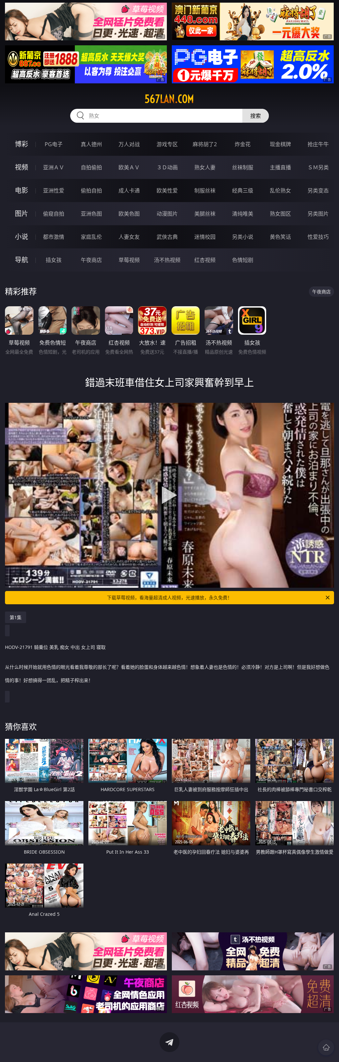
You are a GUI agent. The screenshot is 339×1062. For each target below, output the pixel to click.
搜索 (255, 115)
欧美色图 (129, 213)
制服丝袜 (205, 190)
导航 (21, 259)
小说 (21, 236)
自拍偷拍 (91, 167)
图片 (21, 213)
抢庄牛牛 (318, 144)
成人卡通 (129, 190)
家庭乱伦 (91, 236)
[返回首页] (326, 1047)
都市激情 (53, 236)
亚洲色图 (91, 213)
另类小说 (242, 236)
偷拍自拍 (91, 190)
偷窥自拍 (53, 213)
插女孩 (54, 260)
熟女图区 (280, 213)
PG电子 (54, 144)
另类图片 (318, 213)
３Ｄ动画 (167, 167)
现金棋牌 (280, 144)
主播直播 (280, 167)
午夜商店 (91, 260)
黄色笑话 (280, 236)
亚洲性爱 (53, 190)
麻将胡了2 (205, 144)
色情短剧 (242, 260)
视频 (21, 167)
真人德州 (91, 144)
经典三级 (242, 190)
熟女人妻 (205, 167)
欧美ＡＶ (129, 167)
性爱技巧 (318, 236)
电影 (21, 190)
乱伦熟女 (280, 190)
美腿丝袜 (205, 213)
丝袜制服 (242, 167)
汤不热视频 (167, 260)
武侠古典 (167, 236)
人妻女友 (129, 236)
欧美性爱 (167, 190)
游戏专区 (167, 144)
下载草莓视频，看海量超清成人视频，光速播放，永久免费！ (169, 597)
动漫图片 (167, 213)
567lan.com (169, 99)
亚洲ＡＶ (53, 167)
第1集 (16, 617)
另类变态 (318, 190)
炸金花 (243, 144)
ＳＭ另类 (318, 167)
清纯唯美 (242, 213)
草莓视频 (129, 260)
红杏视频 (205, 260)
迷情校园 (205, 236)
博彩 (21, 144)
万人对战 (129, 144)
